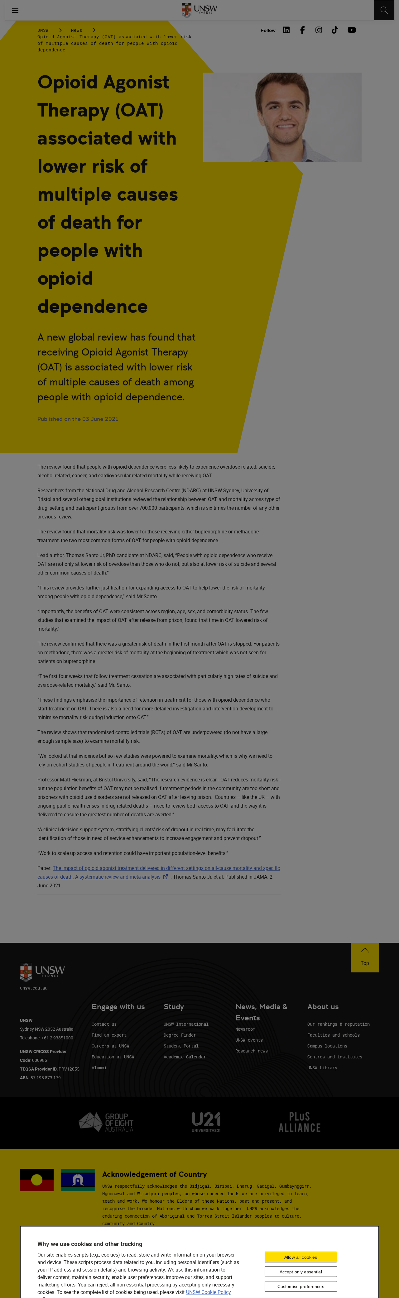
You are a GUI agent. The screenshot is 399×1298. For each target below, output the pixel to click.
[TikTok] (335, 30)
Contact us (104, 1024)
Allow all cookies (300, 1256)
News (76, 30)
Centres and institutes (334, 1057)
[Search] (384, 10)
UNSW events (249, 1040)
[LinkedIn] (286, 30)
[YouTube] (351, 30)
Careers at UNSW (110, 1046)
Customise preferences (300, 1286)
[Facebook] (302, 30)
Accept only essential (301, 1271)
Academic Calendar (185, 1057)
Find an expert (109, 1035)
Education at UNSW (113, 1057)
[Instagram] (318, 30)
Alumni (99, 1068)
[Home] (199, 10)
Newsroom (245, 1029)
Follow (268, 30)
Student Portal (181, 1046)
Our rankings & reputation (338, 1024)
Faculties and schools (333, 1035)
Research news (251, 1051)
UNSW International (186, 1024)
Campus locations (327, 1046)
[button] (365, 957)
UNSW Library (322, 1068)
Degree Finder (180, 1035)
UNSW (43, 30)
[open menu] (15, 10)
